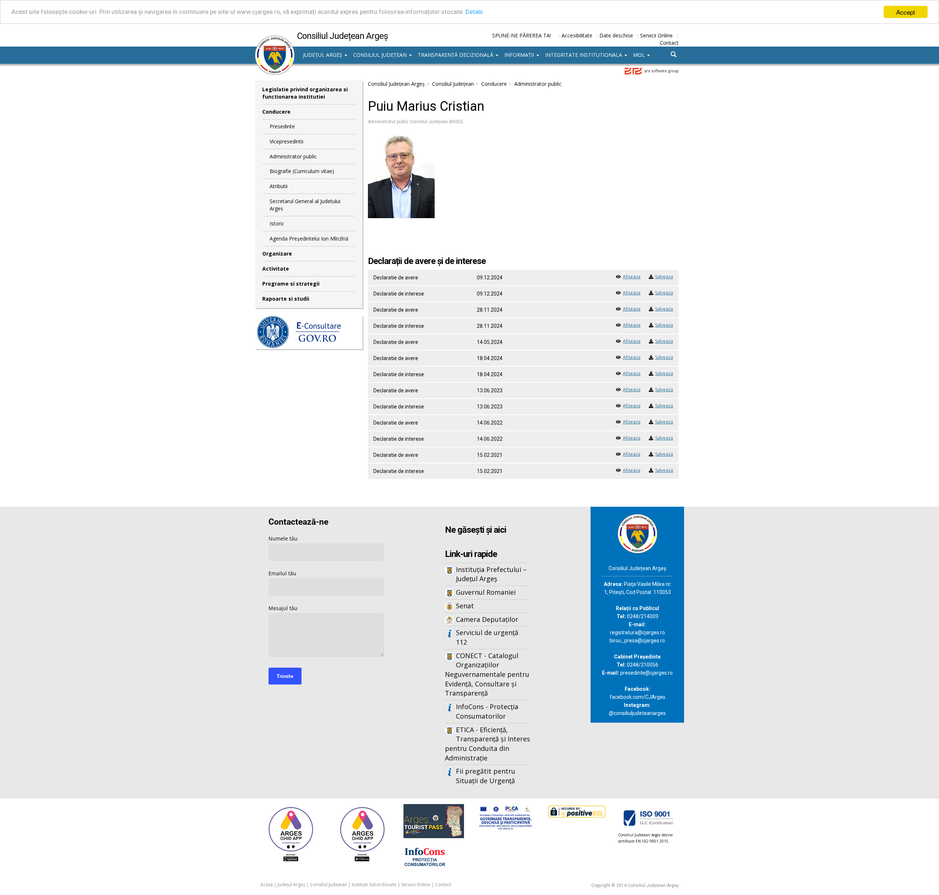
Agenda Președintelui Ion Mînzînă (309, 238)
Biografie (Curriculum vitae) (302, 171)
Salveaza (664, 277)
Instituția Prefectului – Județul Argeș (491, 574)
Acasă (266, 884)
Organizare (277, 253)
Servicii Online (656, 35)
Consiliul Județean (380, 54)
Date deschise (616, 35)
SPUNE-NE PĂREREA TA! (521, 35)
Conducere (276, 111)
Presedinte (282, 126)
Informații (520, 54)
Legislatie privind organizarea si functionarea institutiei (305, 93)
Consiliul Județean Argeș (396, 83)
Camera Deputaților (487, 619)
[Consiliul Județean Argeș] (274, 39)
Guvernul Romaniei (486, 592)
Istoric (277, 223)
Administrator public (293, 156)
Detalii (474, 12)
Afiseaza (631, 277)
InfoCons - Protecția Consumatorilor (487, 711)
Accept (905, 11)
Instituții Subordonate (374, 884)
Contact (669, 42)
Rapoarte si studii (285, 298)
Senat (465, 605)
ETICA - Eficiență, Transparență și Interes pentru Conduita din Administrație (487, 743)
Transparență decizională (456, 54)
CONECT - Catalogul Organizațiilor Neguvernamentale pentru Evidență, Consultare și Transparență (487, 674)
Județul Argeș (323, 54)
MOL (639, 54)
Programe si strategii (290, 283)
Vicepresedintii (286, 141)
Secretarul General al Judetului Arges (305, 205)
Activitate (275, 268)
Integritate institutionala (584, 54)
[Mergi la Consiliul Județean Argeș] (637, 532)
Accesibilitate (577, 35)
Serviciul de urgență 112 (487, 637)
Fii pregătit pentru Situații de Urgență (485, 776)
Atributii (279, 186)
